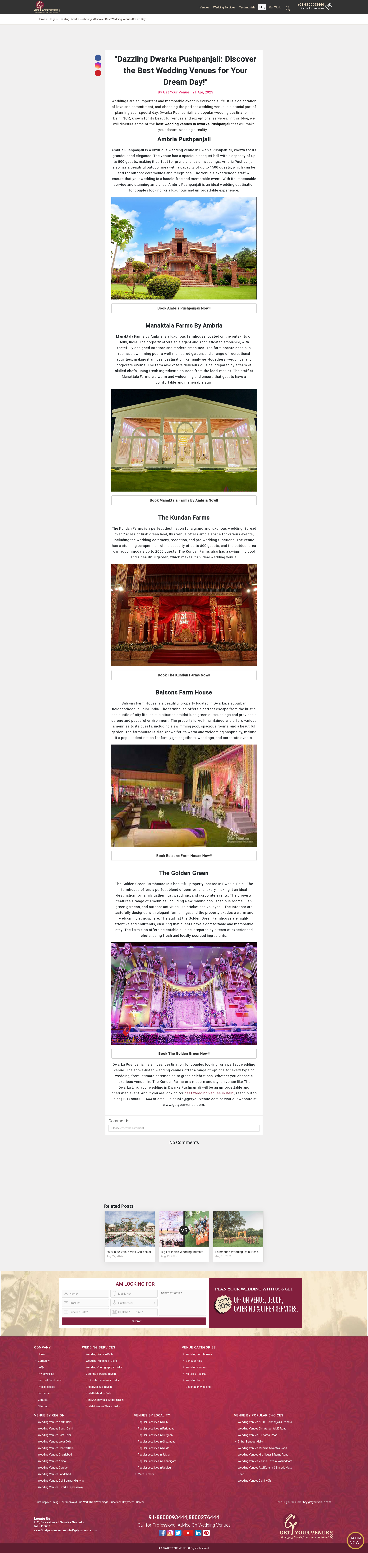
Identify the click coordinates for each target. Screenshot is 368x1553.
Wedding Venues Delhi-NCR (254, 1480)
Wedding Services (224, 7)
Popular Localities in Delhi (153, 1422)
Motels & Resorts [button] (196, 1373)
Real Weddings (99, 1502)
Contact (43, 1399)
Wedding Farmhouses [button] (199, 1354)
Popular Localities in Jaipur (154, 1454)
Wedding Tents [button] (195, 1380)
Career (140, 1502)
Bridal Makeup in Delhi (99, 1386)
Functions (116, 1502)
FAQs (41, 1367)
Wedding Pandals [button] (196, 1367)
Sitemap (43, 1406)
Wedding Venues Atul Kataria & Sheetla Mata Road (265, 1471)
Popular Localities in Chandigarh (157, 1461)
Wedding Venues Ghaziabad (55, 1454)
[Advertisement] (184, 36)
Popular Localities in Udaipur (155, 1467)
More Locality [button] (146, 1474)
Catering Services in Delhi (101, 1373)
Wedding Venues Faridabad (54, 1474)
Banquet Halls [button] (194, 1360)
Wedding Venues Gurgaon (53, 1467)
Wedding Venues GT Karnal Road (257, 1435)
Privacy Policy (46, 1373)
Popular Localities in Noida (153, 1448)
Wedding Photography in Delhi (104, 1367)
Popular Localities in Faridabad (156, 1428)
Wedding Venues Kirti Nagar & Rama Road (263, 1454)
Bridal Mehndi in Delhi (99, 1393)
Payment (128, 1502)
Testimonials (247, 7)
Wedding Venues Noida (52, 1461)
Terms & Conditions (50, 1380)
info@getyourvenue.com (82, 1530)
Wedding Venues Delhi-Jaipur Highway (61, 1480)
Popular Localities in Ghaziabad (156, 1441)
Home (41, 1354)
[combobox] (134, 1303)
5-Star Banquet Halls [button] (250, 1441)
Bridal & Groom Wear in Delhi (103, 1406)
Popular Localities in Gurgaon (155, 1435)
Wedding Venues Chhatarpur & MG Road (262, 1428)
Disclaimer (44, 1393)
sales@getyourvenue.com (50, 1530)
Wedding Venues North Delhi (55, 1422)
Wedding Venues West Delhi (54, 1441)
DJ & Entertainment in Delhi (102, 1380)
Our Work (275, 7)
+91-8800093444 (311, 4)
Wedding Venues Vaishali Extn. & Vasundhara (265, 1461)
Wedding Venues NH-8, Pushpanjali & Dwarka (265, 1422)
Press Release (46, 1386)
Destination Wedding (198, 1386)
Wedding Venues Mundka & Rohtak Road (262, 1448)
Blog (262, 7)
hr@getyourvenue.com (317, 1502)
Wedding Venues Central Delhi (56, 1448)
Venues (204, 7)
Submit (136, 1321)
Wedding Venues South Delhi (55, 1428)
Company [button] (44, 1360)
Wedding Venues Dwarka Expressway (60, 1487)
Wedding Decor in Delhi (99, 1354)
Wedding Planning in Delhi (101, 1360)
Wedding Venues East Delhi (54, 1435)
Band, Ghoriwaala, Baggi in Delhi (105, 1399)
